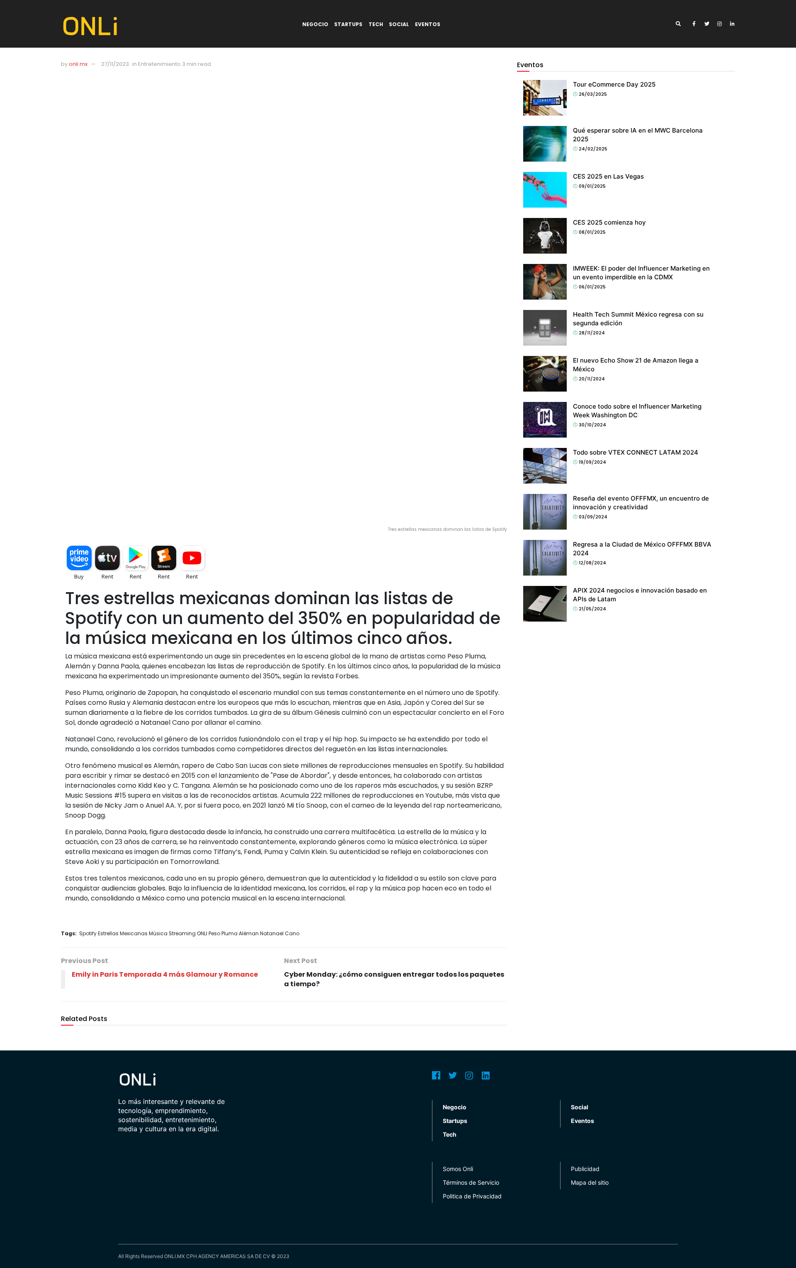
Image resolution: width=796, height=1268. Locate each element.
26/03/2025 (592, 94)
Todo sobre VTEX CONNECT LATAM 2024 (635, 452)
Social (399, 24)
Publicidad (585, 1168)
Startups (348, 24)
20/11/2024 (591, 378)
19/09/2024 (592, 462)
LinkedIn (486, 1075)
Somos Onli (458, 1168)
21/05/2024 (592, 608)
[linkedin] (732, 24)
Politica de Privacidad (472, 1196)
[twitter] (706, 24)
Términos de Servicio (471, 1182)
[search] (681, 24)
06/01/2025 (592, 286)
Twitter (453, 1075)
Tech (376, 24)
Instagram (469, 1075)
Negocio (315, 24)
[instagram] (719, 24)
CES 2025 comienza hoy (609, 222)
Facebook (436, 1075)
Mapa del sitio (590, 1182)
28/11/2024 (591, 332)
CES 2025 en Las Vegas (608, 176)
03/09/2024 (592, 516)
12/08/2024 (592, 562)
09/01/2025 (592, 186)
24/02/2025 (592, 148)
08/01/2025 (592, 232)
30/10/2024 (592, 424)
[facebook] (694, 24)
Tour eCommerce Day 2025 (614, 84)
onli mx (78, 64)
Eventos (427, 24)
